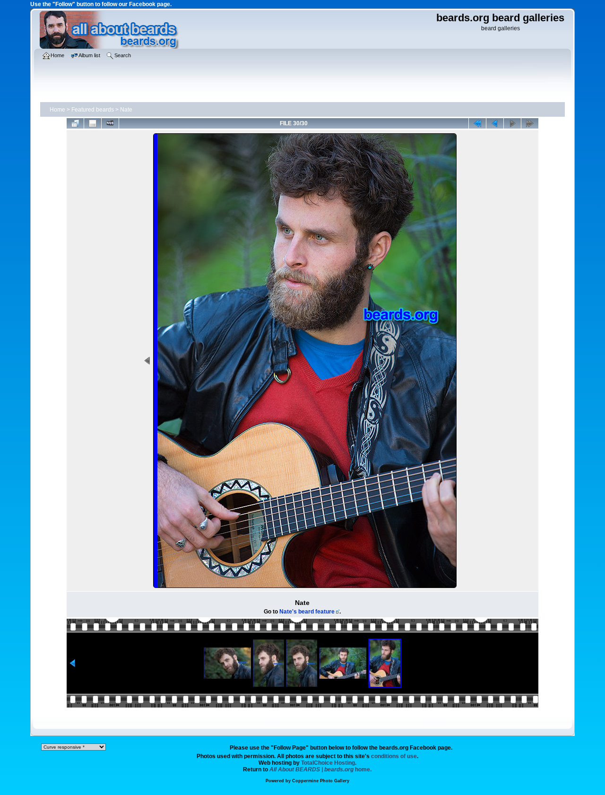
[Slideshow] (110, 123)
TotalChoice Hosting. (328, 763)
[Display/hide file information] (92, 123)
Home (57, 109)
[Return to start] (477, 123)
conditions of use (394, 756)
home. (320, 769)
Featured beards (92, 109)
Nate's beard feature (307, 611)
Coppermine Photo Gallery (320, 780)
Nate (126, 109)
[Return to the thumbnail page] (75, 123)
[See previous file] (494, 123)
